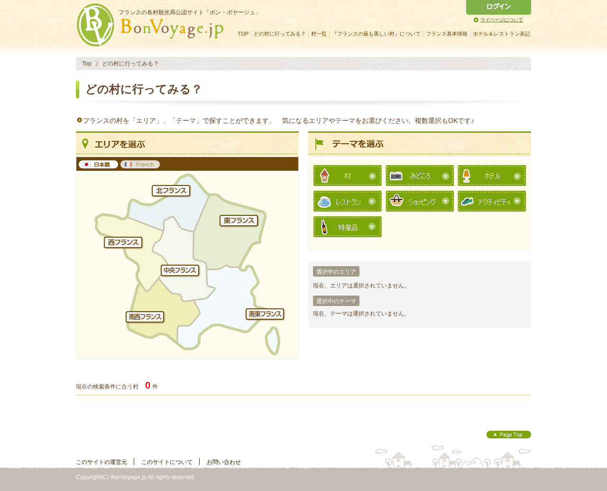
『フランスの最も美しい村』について (376, 34)
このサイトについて (167, 462)
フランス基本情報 (447, 34)
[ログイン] (498, 7)
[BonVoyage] (154, 44)
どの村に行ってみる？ (280, 34)
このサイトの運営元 (101, 462)
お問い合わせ (224, 462)
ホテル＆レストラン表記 (501, 34)
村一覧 (319, 34)
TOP (243, 34)
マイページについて (501, 19)
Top (87, 63)
